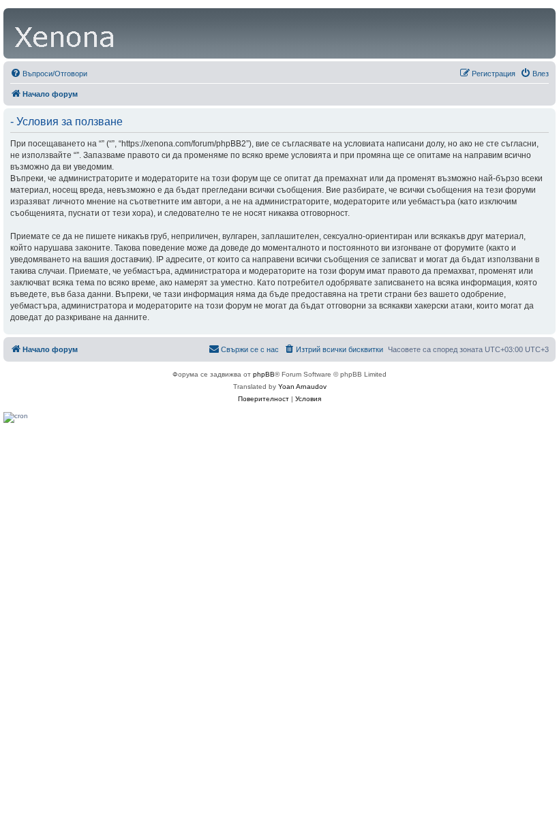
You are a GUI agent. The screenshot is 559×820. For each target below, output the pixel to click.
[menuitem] (48, 73)
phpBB (264, 374)
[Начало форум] (65, 33)
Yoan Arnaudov (302, 386)
